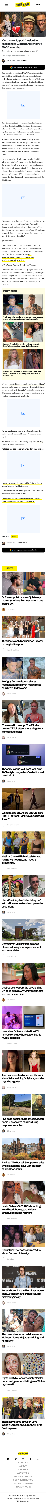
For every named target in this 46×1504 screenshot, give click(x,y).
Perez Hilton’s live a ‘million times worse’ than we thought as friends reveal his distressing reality (23, 1293)
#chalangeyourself (9, 260)
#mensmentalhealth (10, 257)
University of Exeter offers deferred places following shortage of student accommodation (21, 947)
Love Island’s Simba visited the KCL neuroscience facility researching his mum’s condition (21, 1034)
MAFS (14, 536)
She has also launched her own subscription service (21, 431)
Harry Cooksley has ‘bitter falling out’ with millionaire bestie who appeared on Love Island (23, 903)
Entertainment (22, 60)
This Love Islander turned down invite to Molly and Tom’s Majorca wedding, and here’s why (23, 1337)
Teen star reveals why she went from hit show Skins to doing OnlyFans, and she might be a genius (23, 1078)
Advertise (23, 1473)
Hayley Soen (11, 60)
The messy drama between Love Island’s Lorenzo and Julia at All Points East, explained (22, 1425)
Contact (23, 1462)
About (23, 1466)
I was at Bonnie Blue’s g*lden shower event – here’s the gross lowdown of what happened (21, 345)
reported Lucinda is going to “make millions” (27, 384)
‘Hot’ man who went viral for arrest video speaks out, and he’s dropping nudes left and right (23, 318)
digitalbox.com (25, 1501)
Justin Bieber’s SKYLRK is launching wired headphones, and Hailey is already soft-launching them (21, 1209)
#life (29, 254)
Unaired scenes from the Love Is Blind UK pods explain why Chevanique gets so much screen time (22, 991)
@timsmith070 (8, 241)
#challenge (21, 260)
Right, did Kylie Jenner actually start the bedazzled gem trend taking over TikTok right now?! (23, 1381)
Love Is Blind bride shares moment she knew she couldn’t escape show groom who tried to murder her (22, 373)
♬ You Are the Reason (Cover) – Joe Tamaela (19, 265)
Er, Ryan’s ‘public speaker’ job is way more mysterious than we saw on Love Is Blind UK (22, 600)
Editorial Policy (23, 1476)
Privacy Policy (23, 1487)
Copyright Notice (23, 1480)
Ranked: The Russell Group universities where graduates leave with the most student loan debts (23, 1165)
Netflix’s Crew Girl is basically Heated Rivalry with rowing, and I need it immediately (21, 859)
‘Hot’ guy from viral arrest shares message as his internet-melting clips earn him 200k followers (21, 684)
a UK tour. (23, 434)
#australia (30, 257)
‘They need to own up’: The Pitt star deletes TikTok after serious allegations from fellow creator (22, 728)
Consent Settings (23, 1483)
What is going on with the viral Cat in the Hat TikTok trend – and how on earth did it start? (23, 816)
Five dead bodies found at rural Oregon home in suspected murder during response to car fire (23, 1122)
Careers (23, 1469)
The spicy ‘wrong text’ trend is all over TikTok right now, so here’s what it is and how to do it (23, 772)
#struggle (22, 257)
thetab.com (19, 1496)
